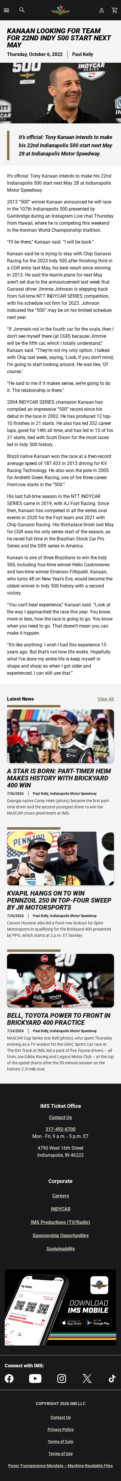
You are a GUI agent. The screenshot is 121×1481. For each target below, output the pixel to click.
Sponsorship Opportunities (61, 1235)
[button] (6, 10)
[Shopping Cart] (114, 10)
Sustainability (60, 1249)
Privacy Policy (61, 1429)
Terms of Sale (60, 1441)
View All (106, 699)
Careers (60, 1196)
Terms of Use (60, 1453)
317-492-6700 (60, 1129)
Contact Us (60, 1117)
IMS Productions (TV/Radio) (60, 1222)
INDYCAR (60, 1209)
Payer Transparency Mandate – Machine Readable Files (60, 1465)
